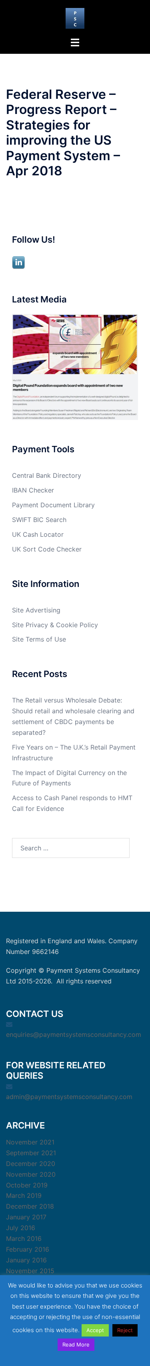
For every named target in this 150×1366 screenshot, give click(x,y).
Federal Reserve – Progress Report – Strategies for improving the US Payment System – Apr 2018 (63, 132)
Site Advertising (36, 610)
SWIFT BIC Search (39, 520)
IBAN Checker (33, 490)
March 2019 (24, 1195)
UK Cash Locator (38, 534)
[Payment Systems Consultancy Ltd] (75, 18)
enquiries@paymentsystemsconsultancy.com (73, 1034)
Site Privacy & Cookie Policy (55, 625)
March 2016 (24, 1238)
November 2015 (30, 1271)
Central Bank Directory (46, 475)
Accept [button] (95, 1330)
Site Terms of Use (39, 639)
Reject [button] (125, 1330)
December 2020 (30, 1164)
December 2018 (30, 1206)
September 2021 (31, 1153)
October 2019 (27, 1185)
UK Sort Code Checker (47, 549)
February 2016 (27, 1249)
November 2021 (30, 1142)
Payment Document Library (53, 505)
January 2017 (26, 1217)
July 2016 (20, 1228)
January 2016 (26, 1260)
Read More (76, 1344)
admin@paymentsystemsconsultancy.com (69, 1097)
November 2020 (31, 1174)
